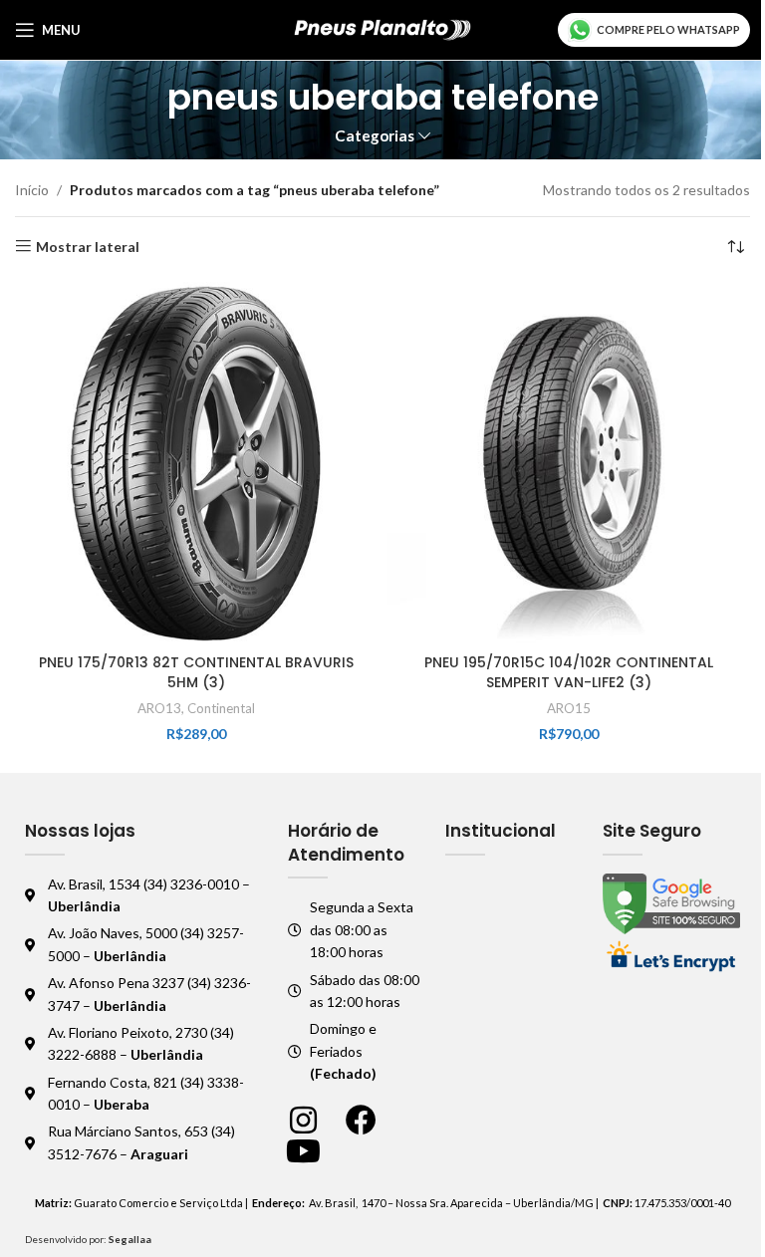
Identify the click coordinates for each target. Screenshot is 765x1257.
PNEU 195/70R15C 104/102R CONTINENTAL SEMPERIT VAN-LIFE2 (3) (568, 672)
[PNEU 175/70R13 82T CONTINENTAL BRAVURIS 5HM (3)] (196, 463)
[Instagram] (303, 1120)
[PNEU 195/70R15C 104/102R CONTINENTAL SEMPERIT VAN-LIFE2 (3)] (568, 463)
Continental (221, 708)
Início (32, 189)
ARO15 (569, 708)
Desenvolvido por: (88, 1239)
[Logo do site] (383, 28)
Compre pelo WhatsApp (668, 29)
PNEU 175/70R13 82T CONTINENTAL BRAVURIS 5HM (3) (196, 672)
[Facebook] (361, 1120)
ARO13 (159, 708)
